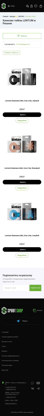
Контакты (4, 351)
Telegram (24, 321)
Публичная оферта (7, 365)
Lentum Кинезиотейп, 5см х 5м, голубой (22, 235)
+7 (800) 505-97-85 (10, 389)
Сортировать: (10, 44)
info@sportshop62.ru (11, 403)
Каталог (39, 310)
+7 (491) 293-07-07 (10, 387)
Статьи (4, 346)
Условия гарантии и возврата (10, 337)
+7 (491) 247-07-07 (10, 397)
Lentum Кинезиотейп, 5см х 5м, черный (22, 101)
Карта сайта (5, 370)
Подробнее (22, 120)
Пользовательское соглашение (10, 360)
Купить (23, 115)
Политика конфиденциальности (10, 356)
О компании (5, 332)
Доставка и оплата (7, 341)
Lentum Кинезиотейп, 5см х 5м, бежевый (22, 168)
